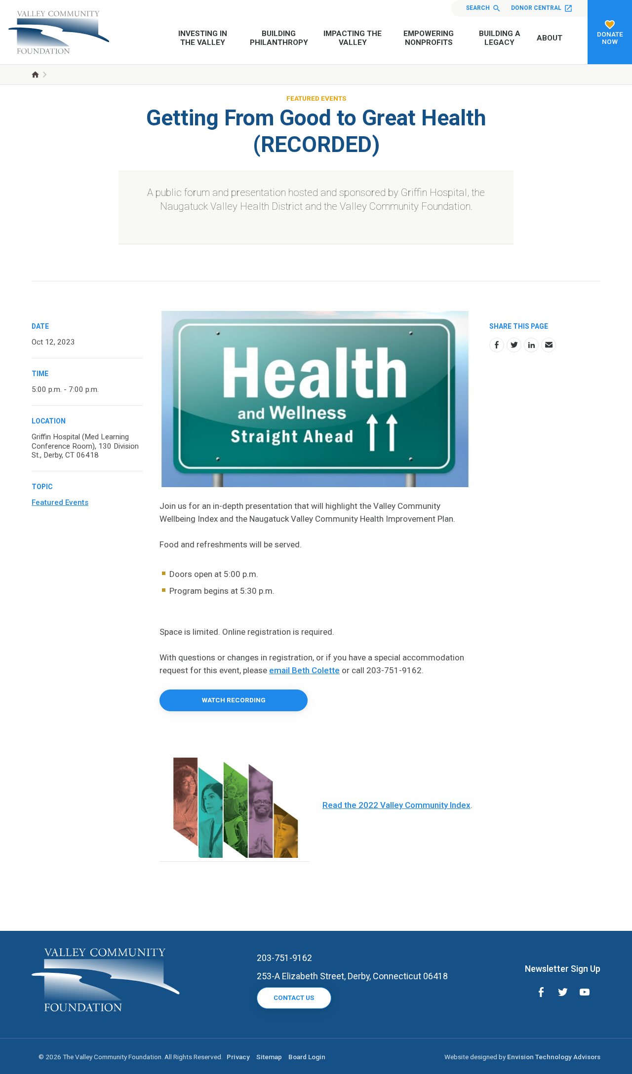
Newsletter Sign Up (562, 968)
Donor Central (536, 7)
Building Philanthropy (279, 38)
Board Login (306, 1057)
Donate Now (610, 37)
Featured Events (316, 98)
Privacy (238, 1057)
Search (478, 7)
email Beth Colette (304, 670)
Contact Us (294, 997)
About (549, 38)
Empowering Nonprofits (428, 38)
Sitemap (269, 1057)
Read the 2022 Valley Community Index (396, 805)
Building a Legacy (499, 38)
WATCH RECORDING (234, 700)
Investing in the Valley (202, 38)
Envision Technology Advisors (553, 1057)
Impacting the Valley (352, 38)
